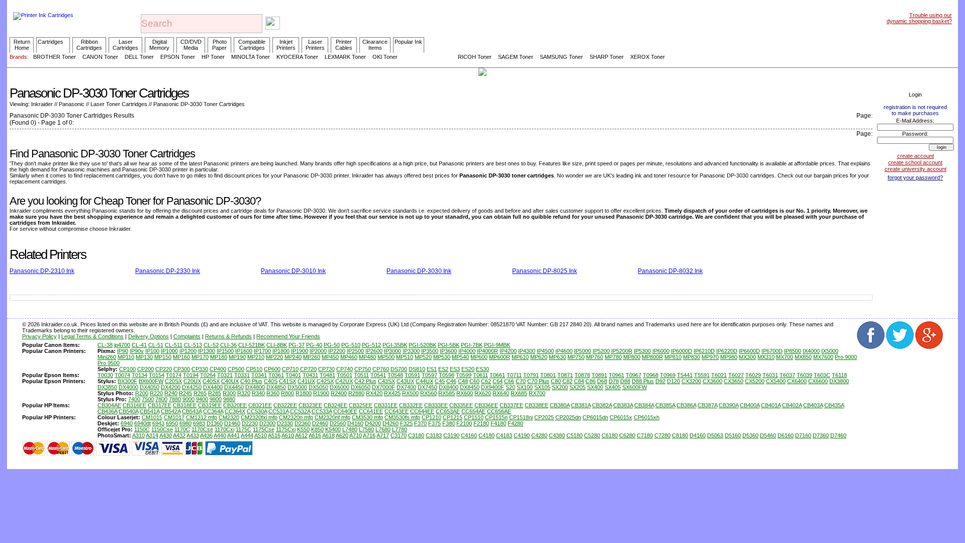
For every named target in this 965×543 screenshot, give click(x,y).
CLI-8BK (276, 345)
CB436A (107, 411)
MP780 (613, 357)
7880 (175, 399)
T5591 (702, 375)
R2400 (339, 393)
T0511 (361, 375)
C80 (556, 381)
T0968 (650, 375)
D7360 (821, 435)
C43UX (405, 381)
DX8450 (469, 387)
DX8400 (448, 387)
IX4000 (811, 351)
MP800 (631, 357)
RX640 (501, 393)
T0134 (139, 375)
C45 (440, 381)
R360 (272, 393)
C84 (579, 381)
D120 (673, 381)
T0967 (633, 375)
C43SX (386, 381)
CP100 (127, 369)
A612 (301, 435)
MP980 (728, 357)
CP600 (272, 369)
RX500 (410, 393)
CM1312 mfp (201, 417)
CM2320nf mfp (332, 417)
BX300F (127, 381)
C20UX (192, 381)
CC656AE (499, 411)
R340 (258, 393)
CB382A (602, 405)
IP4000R (487, 351)
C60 (474, 381)
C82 (567, 381)
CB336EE (486, 405)
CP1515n (496, 417)
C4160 (469, 435)
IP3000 (392, 351)
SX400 (595, 387)
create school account (915, 162)
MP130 (144, 357)
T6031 (770, 375)
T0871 (565, 375)
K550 (303, 429)
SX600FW (634, 387)
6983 (199, 423)
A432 (179, 435)
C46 (451, 381)
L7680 (383, 429)
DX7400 (406, 387)
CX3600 (712, 381)
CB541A (149, 411)
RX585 (446, 393)
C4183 (504, 435)
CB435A (834, 405)
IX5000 (829, 351)
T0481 (327, 375)
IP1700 (262, 351)
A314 (152, 435)
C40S (270, 381)
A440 (220, 435)
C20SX (173, 381)
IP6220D (726, 351)
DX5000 (297, 387)
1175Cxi (286, 429)
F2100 (464, 423)
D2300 (267, 423)
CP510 (254, 369)
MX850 (803, 357)
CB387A (707, 405)
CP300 (181, 369)
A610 (287, 435)
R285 (214, 393)
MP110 (126, 357)
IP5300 (642, 351)
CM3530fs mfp (402, 417)
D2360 (303, 423)
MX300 (747, 357)
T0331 (242, 375)
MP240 (293, 357)
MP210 (255, 357)
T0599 (463, 375)
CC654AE (473, 411)
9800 (216, 399)
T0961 (616, 375)
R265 (200, 393)
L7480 (349, 429)
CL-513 (193, 345)
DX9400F (492, 387)
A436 (206, 435)
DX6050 (360, 387)
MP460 (348, 357)
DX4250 (192, 387)
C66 (509, 381)
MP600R (499, 357)
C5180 (574, 435)
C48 (463, 381)
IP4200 (508, 351)
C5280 (592, 435)
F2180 (481, 423)
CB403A (813, 405)
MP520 (423, 357)
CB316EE (134, 405)
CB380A (559, 405)
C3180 (416, 435)
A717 (382, 435)
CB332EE (411, 405)
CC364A (213, 411)
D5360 (750, 435)
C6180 (610, 435)
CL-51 (155, 345)
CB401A (771, 405)
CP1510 (474, 417)
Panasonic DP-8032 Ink (670, 271)
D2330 (285, 423)
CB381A (581, 405)
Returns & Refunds (228, 336)
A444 (247, 435)
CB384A (644, 405)
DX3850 (107, 387)
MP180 (218, 357)
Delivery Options (148, 336)
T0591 (412, 375)
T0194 (191, 375)
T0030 (105, 375)
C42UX (344, 381)
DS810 (417, 369)
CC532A (300, 411)
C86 (591, 381)
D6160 (786, 435)
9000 (188, 399)
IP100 (152, 351)
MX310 (766, 357)
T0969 (668, 375)
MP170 (200, 357)
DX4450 (234, 387)
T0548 (395, 375)
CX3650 (733, 381)
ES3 (455, 369)
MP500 (386, 357)
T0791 (531, 375)
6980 (185, 423)
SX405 (613, 387)
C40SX (211, 381)
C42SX (325, 381)
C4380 (557, 435)
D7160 (803, 435)
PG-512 (371, 345)
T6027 (736, 375)
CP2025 (544, 417)
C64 (498, 381)
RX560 (428, 393)
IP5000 (582, 351)
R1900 (321, 393)
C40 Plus (251, 381)
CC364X (235, 411)
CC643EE (396, 411)
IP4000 (466, 351)
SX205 (577, 387)
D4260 (390, 423)
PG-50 (332, 345)
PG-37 (296, 345)
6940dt (142, 423)
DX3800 (839, 381)
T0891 (599, 375)
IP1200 (188, 351)
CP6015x (621, 417)
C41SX (287, 381)
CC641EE (371, 411)
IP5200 (601, 351)
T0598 (446, 375)
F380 (448, 423)
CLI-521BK (251, 345)
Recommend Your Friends (288, 336)
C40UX (230, 381)
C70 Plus (538, 381)
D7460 (838, 435)
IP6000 (660, 351)
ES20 (467, 369)
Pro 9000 (846, 357)
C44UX (424, 381)
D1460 (232, 423)
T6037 (787, 375)
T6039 (804, 375)
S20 (510, 387)
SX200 (560, 387)
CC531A (278, 411)
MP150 (162, 357)
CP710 (290, 369)
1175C (243, 429)
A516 (274, 435)
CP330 (199, 369)
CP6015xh (646, 417)
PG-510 (350, 345)
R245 (185, 393)
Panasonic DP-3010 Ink (293, 271)
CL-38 (105, 345)
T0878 (582, 375)
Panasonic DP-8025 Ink (544, 271)
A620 (342, 435)
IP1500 (225, 351)
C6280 (627, 435)
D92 (660, 381)
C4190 (522, 435)
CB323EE (310, 405)
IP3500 (429, 351)
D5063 (715, 435)
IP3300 (411, 351)
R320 (243, 393)
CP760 (380, 369)
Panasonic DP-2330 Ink (167, 271)
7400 (134, 399)
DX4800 (255, 387)
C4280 (539, 435)
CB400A (749, 405)
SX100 (525, 387)
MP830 (691, 357)
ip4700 (122, 345)
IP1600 (243, 351)
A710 (355, 435)
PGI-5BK (448, 345)
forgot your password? (915, 177)
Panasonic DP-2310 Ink (42, 271)
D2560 (338, 423)
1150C (142, 429)
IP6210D (704, 351)
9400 (202, 399)
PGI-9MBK (497, 345)
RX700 (537, 393)
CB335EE (461, 405)
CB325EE (360, 405)
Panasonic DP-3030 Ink (419, 271)
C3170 (399, 435)
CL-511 (173, 345)
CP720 (308, 369)
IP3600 (448, 351)
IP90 (122, 351)
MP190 (237, 357)
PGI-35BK (394, 345)
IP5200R (621, 351)
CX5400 (776, 381)
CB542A (170, 411)
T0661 (497, 375)
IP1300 (206, 351)
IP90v (137, 351)
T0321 (225, 375)
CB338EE (536, 405)
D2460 (320, 423)
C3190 (451, 435)
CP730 (326, 369)
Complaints (187, 336)
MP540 (460, 357)
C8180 (680, 435)
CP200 (145, 369)
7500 (148, 399)
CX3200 (691, 381)
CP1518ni (521, 417)
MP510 (404, 357)
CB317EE (159, 405)
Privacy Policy (39, 336)
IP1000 (169, 351)
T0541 (378, 375)
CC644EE (422, 411)
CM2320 (229, 417)
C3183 (434, 435)
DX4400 (213, 387)
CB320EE (235, 405)
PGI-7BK (471, 345)
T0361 (276, 375)
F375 (434, 423)
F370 (420, 423)
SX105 (542, 387)
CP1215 (452, 417)
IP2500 (355, 351)
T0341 (259, 375)
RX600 (464, 393)
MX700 (784, 357)
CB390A (728, 405)
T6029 (753, 375)
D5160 (733, 435)
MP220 (274, 357)
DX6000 (339, 387)
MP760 (594, 357)
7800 (161, 399)
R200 (141, 393)
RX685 (519, 393)
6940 (127, 423)
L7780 (399, 429)
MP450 (330, 357)
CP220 (163, 369)
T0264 (208, 375)
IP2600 (373, 351)
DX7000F (383, 387)
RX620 (482, 393)
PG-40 (314, 345)
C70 (521, 381)
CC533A (322, 411)
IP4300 (526, 351)
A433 (192, 435)
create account (915, 156)
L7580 (366, 429)
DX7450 (427, 387)
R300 (229, 393)
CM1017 (174, 417)
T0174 (173, 375)
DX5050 (318, 387)
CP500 (236, 369)
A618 (328, 435)
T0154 (156, 375)
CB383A (623, 405)
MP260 (311, 357)
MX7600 (823, 357)
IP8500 (792, 351)
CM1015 (152, 417)
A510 (260, 435)
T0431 (310, 375)
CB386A (686, 405)
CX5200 (754, 381)
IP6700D (772, 351)
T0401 (293, 375)
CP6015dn (595, 417)
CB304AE (109, 405)
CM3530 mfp (367, 417)
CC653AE (448, 411)
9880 (229, 399)
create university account (915, 169)
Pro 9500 (109, 363)
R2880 (356, 393)
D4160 (355, 423)
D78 (614, 381)
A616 (315, 435)
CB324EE (335, 405)
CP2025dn (568, 417)
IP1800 (281, 351)
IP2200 (336, 351)
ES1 (432, 369)
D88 (625, 381)
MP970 (710, 357)
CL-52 (211, 345)
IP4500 (545, 351)
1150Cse (162, 429)
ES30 (482, 369)
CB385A (665, 405)
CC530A (257, 411)
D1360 (215, 423)
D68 (602, 381)
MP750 (576, 357)
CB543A (192, 411)
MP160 (181, 357)
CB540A (128, 411)
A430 (165, 435)
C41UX (306, 381)
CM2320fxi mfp (259, 417)
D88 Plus (643, 381)
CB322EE (285, 405)
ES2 (443, 369)
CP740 (344, 369)
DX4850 (276, 387)
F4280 (515, 423)
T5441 (685, 375)
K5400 (333, 429)
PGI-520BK (422, 345)
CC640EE (345, 411)
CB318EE (185, 405)
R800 (287, 393)
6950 (172, 423)
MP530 (441, 357)
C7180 (645, 435)
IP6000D (681, 351)
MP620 (538, 357)
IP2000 (318, 351)
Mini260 (107, 357)
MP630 (557, 357)
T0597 (429, 375)
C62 (486, 381)
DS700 (399, 369)
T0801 (548, 375)
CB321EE (260, 405)
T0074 (122, 375)
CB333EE (436, 405)
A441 (233, 435)
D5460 (768, 435)
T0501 (344, 375)
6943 (158, 423)
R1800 (304, 393)
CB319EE (210, 405)
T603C (822, 375)
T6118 (839, 375)
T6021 (719, 375)
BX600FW (151, 381)
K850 (317, 429)
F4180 (498, 423)
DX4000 (128, 387)
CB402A (792, 405)
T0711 (514, 375)
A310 (138, 435)
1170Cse (202, 429)
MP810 (673, 357)
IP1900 (299, 351)
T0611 (480, 375)
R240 (170, 393)
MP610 (520, 357)
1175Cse (263, 429)
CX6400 (797, 381)
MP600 (479, 357)
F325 (406, 423)
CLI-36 (228, 345)
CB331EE (386, 405)
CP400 (218, 369)
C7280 (662, 435)
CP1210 (431, 417)
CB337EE (511, 405)
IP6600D (749, 351)
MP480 (367, 357)
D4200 (373, 423)
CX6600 (818, 381)
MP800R (652, 357)
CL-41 (139, 345)
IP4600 (563, 351)
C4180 (486, 435)
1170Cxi (224, 429)
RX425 (392, 393)
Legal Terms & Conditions (92, 336)
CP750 (362, 369)
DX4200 (170, 387)
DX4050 (149, 387)
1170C (182, 429)
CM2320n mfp (296, 417)
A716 (369, 435)
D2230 (250, 423)
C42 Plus (365, 381)
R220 (156, 393)
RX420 (374, 393)
